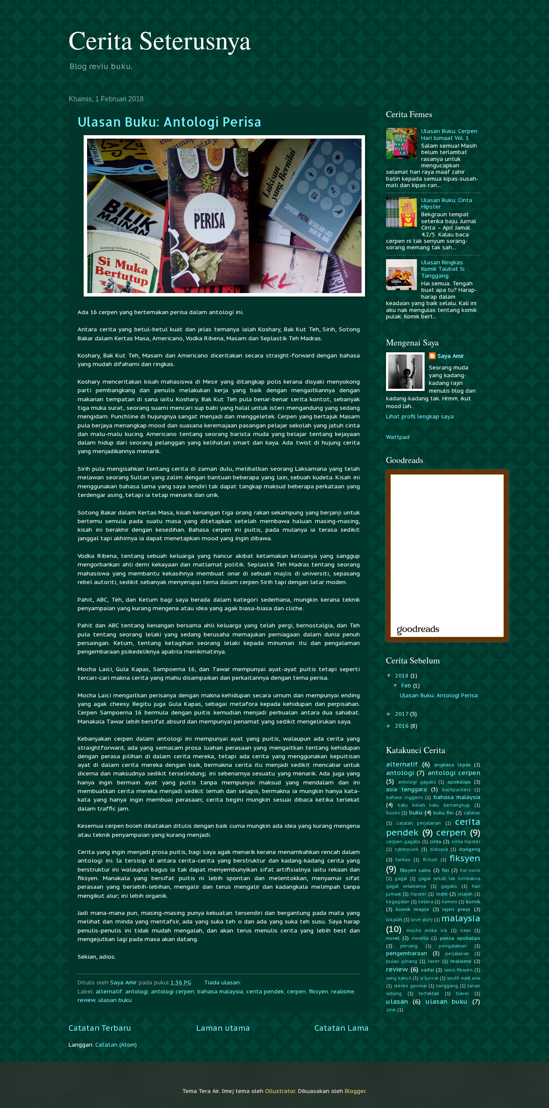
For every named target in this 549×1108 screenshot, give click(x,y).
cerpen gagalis (403, 842)
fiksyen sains (415, 870)
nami (465, 930)
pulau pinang (401, 961)
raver (434, 961)
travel (462, 993)
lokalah (394, 920)
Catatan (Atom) (116, 1044)
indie (442, 893)
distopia (439, 849)
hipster (418, 894)
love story (422, 920)
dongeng (469, 849)
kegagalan (398, 902)
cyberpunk (407, 849)
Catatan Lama (341, 1028)
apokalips (459, 781)
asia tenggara (406, 789)
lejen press (456, 909)
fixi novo (470, 870)
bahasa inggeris (404, 797)
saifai (427, 969)
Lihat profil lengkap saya (420, 416)
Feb (407, 685)
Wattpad (398, 437)
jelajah (465, 894)
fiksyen (318, 991)
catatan (472, 813)
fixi (445, 870)
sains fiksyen (458, 970)
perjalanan (457, 954)
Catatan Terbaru (100, 1028)
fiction (430, 860)
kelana (425, 902)
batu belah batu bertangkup (434, 805)
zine (391, 1010)
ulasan (397, 1001)
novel (393, 938)
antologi (136, 991)
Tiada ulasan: (223, 982)
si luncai (429, 978)
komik (473, 901)
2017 (402, 713)
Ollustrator (280, 1091)
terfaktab (429, 993)
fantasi (402, 860)
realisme (342, 991)
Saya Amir (450, 356)
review (86, 1000)
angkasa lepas (452, 764)
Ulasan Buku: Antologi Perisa (170, 121)
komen (449, 902)
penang (409, 946)
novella (420, 938)
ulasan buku (115, 1000)
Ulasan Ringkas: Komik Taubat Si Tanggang (443, 269)
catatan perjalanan (418, 823)
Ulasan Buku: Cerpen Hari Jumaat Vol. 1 (449, 134)
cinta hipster (466, 842)
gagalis (449, 886)
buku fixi (443, 812)
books (393, 813)
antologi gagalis (417, 782)
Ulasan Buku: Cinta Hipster (446, 203)
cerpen (296, 991)
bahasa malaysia (220, 991)
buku (415, 812)
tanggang (447, 986)
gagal (401, 878)
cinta (435, 841)
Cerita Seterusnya (160, 39)
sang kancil (398, 978)
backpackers (456, 790)
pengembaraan (406, 953)
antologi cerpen (172, 991)
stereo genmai (410, 986)
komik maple (412, 909)
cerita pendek (265, 991)
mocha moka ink (426, 930)
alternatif (109, 991)
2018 (402, 675)
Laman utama (223, 1028)
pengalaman (453, 946)
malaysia (460, 918)
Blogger (355, 1091)
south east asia (463, 978)
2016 (402, 726)
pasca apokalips (460, 938)
